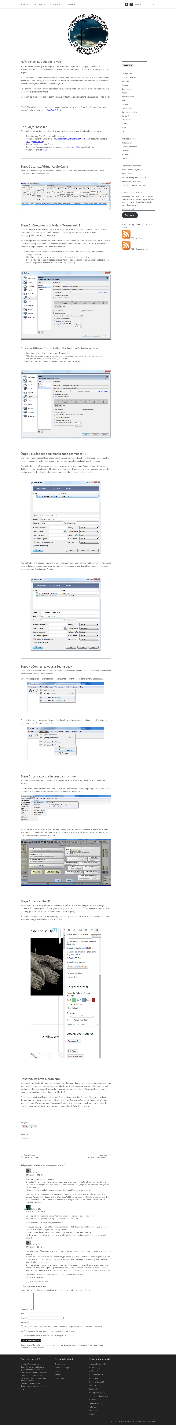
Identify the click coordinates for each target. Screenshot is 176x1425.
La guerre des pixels (139, 185)
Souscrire (129, 215)
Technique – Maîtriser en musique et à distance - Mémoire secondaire (54, 1274)
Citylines (125, 150)
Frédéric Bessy (128, 177)
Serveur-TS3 (73, 147)
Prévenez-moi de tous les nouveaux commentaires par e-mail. (49, 1331)
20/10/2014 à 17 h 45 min (36, 1277)
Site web (24, 1322)
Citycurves (126, 158)
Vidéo (124, 127)
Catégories (39, 4)
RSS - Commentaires (139, 249)
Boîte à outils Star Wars (97, 1156)
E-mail (24, 1318)
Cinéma (125, 85)
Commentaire (27, 1309)
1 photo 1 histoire (129, 77)
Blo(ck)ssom (127, 143)
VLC (28, 141)
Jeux (124, 100)
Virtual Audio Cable (77, 138)
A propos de (56, 4)
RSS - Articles (136, 238)
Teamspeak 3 (62, 138)
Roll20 (44, 149)
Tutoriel (125, 123)
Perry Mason (137, 170)
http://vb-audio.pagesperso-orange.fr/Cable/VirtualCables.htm (52, 1218)
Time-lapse (126, 119)
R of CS (34, 1172)
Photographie (127, 108)
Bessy (124, 181)
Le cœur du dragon (129, 146)
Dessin (124, 93)
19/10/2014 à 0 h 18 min (35, 1211)
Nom (23, 1313)
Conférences (127, 89)
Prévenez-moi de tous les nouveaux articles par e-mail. (46, 1335)
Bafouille (125, 81)
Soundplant (38, 141)
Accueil (24, 4)
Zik (123, 131)
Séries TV (125, 116)
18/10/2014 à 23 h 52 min (36, 1175)
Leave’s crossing (31, 1156)
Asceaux (125, 154)
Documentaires (128, 96)
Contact (72, 4)
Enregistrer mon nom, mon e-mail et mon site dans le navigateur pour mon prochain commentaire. (64, 1326)
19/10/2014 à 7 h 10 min (35, 1247)
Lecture (125, 104)
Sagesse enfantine (129, 112)
